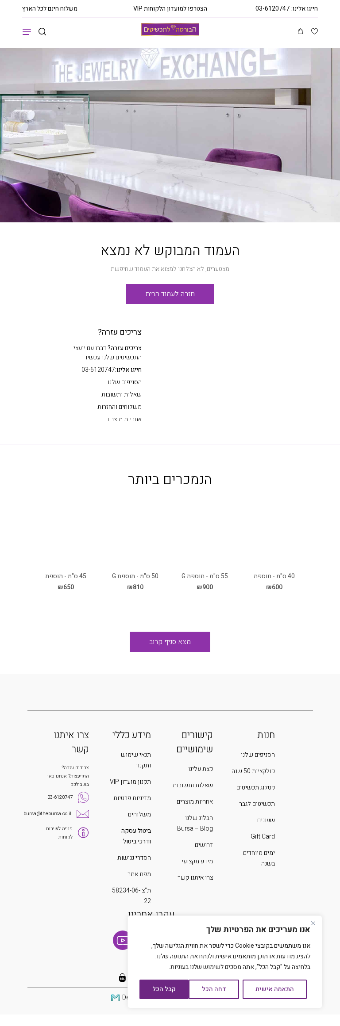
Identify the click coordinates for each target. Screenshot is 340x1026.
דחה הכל (214, 989)
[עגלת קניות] (300, 32)
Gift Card (263, 836)
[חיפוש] (42, 32)
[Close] (313, 923)
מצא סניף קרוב (170, 642)
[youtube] (122, 940)
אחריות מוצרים (123, 419)
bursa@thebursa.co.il (47, 813)
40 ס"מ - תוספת (274, 576)
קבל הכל (164, 989)
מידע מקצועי (197, 861)
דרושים (204, 845)
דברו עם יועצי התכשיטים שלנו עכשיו (107, 352)
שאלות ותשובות (121, 394)
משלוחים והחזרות (119, 407)
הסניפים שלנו (125, 382)
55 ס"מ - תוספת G (205, 576)
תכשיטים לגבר (257, 804)
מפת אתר (139, 874)
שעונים (266, 820)
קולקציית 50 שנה (253, 771)
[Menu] (26, 31)
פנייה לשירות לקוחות (59, 833)
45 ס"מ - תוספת (65, 576)
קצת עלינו (200, 769)
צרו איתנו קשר (195, 877)
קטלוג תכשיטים (255, 787)
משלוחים (139, 814)
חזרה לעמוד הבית (170, 294)
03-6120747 (272, 8)
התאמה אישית (274, 989)
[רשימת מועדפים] (314, 32)
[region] (225, 961)
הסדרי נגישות (134, 857)
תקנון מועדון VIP (130, 781)
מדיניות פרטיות (132, 798)
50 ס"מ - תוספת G (135, 576)
